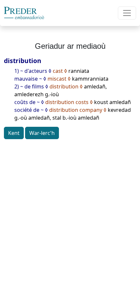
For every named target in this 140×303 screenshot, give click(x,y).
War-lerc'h (42, 133)
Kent (14, 133)
